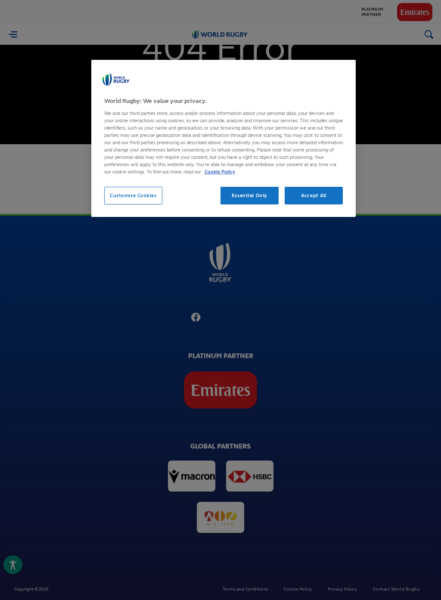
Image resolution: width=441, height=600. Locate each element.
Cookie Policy (220, 172)
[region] (223, 138)
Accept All (313, 195)
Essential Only (249, 195)
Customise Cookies (133, 195)
